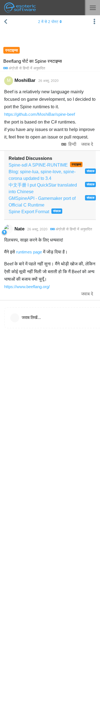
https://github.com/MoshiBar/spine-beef (39, 114)
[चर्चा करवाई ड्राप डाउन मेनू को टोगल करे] (94, 21)
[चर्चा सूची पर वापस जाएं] (5, 21)
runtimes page (29, 252)
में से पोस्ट (48, 21)
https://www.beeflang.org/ (27, 286)
